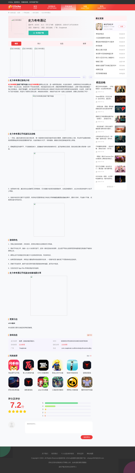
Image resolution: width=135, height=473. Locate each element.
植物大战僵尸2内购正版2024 (106, 65)
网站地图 (90, 453)
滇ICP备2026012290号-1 (67, 467)
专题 (85, 7)
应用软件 (52, 7)
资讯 (102, 7)
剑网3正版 (99, 69)
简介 (39, 43)
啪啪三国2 (99, 61)
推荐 (84, 43)
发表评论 (87, 437)
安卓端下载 (40, 33)
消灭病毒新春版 (101, 73)
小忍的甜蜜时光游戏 (103, 38)
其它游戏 (36, 12)
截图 (16, 43)
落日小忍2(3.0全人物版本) (105, 57)
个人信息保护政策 (67, 453)
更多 (88, 356)
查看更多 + (110, 186)
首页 (35, 7)
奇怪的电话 (100, 34)
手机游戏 (68, 7)
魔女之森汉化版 (101, 50)
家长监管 (80, 453)
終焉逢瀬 (99, 46)
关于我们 (45, 453)
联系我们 (54, 453)
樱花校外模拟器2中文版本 (105, 42)
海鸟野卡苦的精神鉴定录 (104, 53)
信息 (61, 43)
